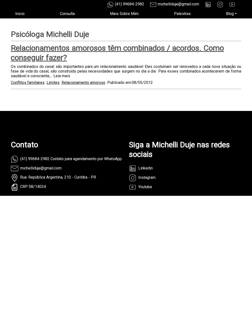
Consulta (67, 13)
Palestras (182, 13)
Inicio (20, 13)
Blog (230, 13)
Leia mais (61, 76)
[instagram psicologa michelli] (220, 4)
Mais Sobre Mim (124, 13)
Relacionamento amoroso (83, 82)
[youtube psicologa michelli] (232, 4)
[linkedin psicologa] (208, 4)
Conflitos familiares (28, 82)
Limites (53, 82)
